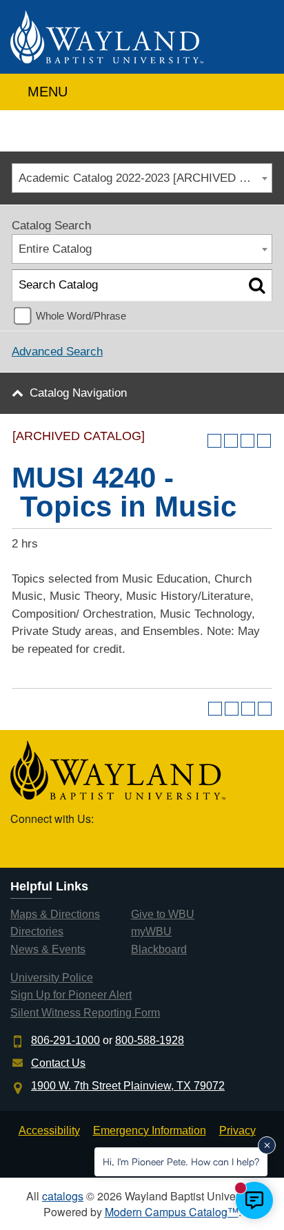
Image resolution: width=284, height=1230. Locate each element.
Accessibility (49, 1130)
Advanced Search (57, 351)
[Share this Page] (231, 441)
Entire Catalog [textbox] (55, 249)
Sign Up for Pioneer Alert (71, 995)
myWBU (151, 931)
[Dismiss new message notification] (267, 1145)
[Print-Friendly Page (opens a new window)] (247, 441)
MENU (45, 91)
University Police (51, 977)
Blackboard (159, 949)
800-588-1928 (149, 1040)
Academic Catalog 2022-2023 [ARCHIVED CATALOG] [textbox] (145, 178)
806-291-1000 (65, 1040)
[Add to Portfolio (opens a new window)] (214, 441)
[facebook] (57, 842)
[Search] (256, 285)
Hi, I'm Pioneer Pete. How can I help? (181, 1161)
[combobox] (142, 178)
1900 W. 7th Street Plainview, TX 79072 (128, 1086)
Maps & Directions (55, 914)
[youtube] (89, 842)
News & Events (47, 949)
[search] (259, 88)
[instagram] (121, 842)
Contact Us (58, 1063)
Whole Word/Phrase (81, 316)
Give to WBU (162, 914)
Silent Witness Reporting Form (85, 1013)
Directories (36, 931)
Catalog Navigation (78, 392)
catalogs (62, 1196)
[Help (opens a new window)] (264, 441)
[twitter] (25, 842)
